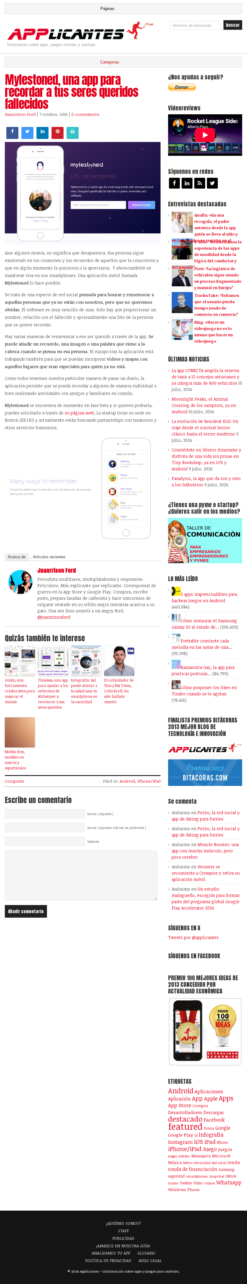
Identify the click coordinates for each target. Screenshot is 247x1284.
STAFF (123, 1230)
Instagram (180, 1141)
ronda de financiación (192, 1169)
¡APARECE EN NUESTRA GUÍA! (123, 1246)
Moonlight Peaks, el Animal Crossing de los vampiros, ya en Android (204, 405)
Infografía (211, 1134)
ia (196, 1135)
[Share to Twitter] (27, 137)
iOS (198, 1141)
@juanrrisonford (53, 617)
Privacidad (202, 1162)
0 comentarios (85, 114)
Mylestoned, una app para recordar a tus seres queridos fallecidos (71, 92)
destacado (185, 1119)
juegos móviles (179, 1156)
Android (127, 781)
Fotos (209, 1128)
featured (185, 1126)
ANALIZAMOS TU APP (111, 1253)
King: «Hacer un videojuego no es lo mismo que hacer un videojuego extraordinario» (202, 334)
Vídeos (209, 1183)
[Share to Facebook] (12, 137)
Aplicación (179, 1098)
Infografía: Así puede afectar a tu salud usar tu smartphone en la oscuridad (84, 691)
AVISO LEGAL (150, 1260)
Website (93, 841)
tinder (173, 1183)
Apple (210, 1098)
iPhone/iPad (149, 781)
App (197, 1098)
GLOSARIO (146, 1253)
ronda (233, 1162)
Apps (226, 1098)
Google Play (180, 1135)
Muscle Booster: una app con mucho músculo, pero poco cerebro (205, 851)
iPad (210, 1142)
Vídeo (198, 1183)
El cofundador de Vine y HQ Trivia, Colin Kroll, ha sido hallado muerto (118, 691)
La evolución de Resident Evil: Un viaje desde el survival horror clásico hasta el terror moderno (205, 427)
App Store (179, 1105)
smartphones (197, 1176)
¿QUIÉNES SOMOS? (123, 1223)
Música (175, 1162)
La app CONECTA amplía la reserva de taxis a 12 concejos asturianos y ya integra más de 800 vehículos (205, 377)
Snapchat (216, 1176)
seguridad (176, 1176)
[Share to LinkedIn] (42, 137)
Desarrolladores (185, 1112)
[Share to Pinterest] (58, 137)
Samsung (226, 1169)
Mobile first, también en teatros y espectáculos (15, 759)
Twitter (186, 1183)
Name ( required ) (100, 814)
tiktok (231, 1176)
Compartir (14, 781)
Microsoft (221, 1156)
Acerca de (17, 557)
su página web (79, 413)
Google (222, 1128)
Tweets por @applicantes (193, 937)
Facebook (214, 1119)
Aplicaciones (209, 1091)
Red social (219, 1163)
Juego (210, 1149)
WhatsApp (228, 1182)
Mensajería (201, 1156)
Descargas (213, 1112)
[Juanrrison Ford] (20, 592)
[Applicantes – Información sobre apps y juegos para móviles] (82, 39)
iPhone (222, 1142)
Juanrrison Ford (20, 114)
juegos (225, 1149)
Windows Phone (184, 1189)
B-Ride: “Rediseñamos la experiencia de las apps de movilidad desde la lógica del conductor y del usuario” (207, 254)
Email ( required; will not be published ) (116, 828)
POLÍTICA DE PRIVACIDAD (108, 1260)
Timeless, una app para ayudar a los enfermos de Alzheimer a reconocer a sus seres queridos (53, 694)
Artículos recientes (49, 557)
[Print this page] (73, 137)
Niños (187, 1162)
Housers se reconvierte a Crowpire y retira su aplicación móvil (206, 873)
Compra (200, 1105)
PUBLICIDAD (123, 1238)
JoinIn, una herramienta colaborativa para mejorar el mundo (20, 691)
